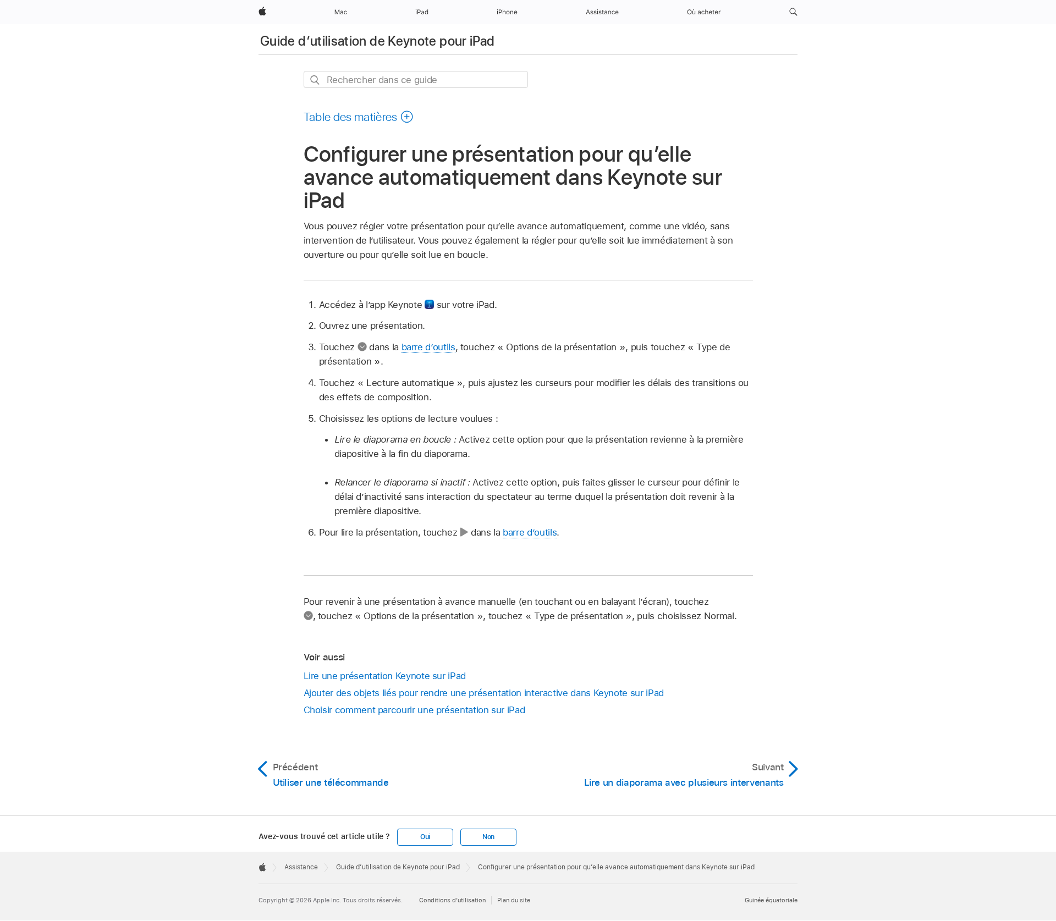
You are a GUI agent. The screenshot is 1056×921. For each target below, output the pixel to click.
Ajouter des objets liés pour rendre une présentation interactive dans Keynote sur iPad (484, 692)
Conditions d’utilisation (452, 900)
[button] (793, 12)
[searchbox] (416, 79)
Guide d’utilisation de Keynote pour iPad (377, 41)
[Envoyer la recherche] (315, 80)
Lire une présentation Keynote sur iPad (385, 675)
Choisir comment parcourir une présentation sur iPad (414, 709)
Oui (425, 837)
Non (488, 837)
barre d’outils (428, 346)
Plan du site (513, 900)
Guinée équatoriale (771, 900)
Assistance (301, 867)
